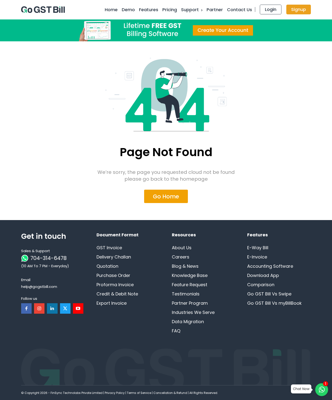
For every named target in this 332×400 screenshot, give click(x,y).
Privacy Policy (115, 393)
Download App (263, 275)
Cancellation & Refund (170, 393)
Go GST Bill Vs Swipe (269, 294)
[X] (65, 308)
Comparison (260, 285)
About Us (182, 248)
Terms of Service (139, 393)
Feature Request (189, 285)
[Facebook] (26, 308)
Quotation (107, 266)
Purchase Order (113, 275)
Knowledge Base (190, 275)
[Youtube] (78, 308)
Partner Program (190, 303)
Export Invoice (111, 303)
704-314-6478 (48, 258)
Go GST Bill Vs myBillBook (274, 303)
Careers (180, 257)
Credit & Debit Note (117, 294)
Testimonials (186, 294)
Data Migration (188, 322)
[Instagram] (39, 308)
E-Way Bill (257, 248)
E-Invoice (257, 257)
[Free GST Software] (44, 9)
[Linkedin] (52, 308)
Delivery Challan (113, 257)
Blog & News (185, 266)
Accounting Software (270, 266)
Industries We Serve (193, 312)
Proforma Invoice (115, 285)
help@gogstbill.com (39, 286)
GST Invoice (109, 248)
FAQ (176, 331)
